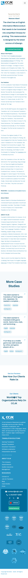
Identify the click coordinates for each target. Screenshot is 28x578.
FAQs (3, 486)
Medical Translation (8, 444)
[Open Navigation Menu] (25, 3)
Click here (4, 263)
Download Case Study (14, 49)
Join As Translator (7, 479)
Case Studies (6, 484)
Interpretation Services (9, 451)
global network (14, 508)
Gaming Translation (8, 442)
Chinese (15, 502)
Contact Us (5, 476)
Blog (3, 481)
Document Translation (9, 447)
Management (6, 469)
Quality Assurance (7, 467)
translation (21, 152)
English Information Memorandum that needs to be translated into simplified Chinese (13, 58)
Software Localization (8, 449)
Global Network (6, 464)
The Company (6, 462)
